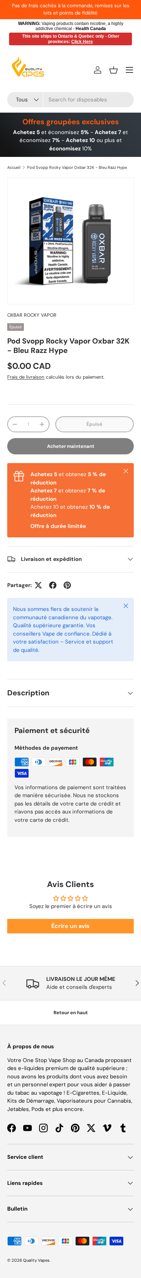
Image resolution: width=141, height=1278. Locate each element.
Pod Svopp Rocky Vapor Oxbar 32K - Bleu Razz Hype (77, 167)
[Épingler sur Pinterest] (67, 585)
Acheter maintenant (70, 446)
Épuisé (94, 424)
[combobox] (70, 99)
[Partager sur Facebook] (53, 585)
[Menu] (129, 70)
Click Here (82, 41)
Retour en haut (71, 1013)
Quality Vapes (36, 1260)
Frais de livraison (25, 377)
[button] (113, 70)
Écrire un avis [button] (70, 926)
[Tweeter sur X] (38, 585)
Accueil (14, 167)
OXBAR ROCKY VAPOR (31, 315)
